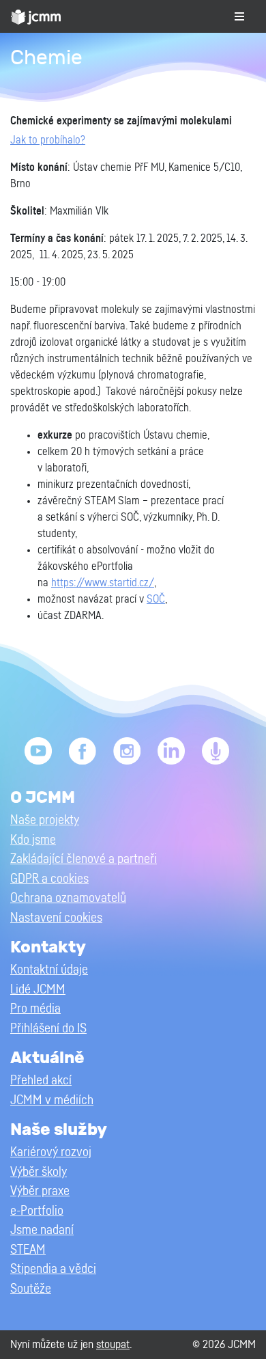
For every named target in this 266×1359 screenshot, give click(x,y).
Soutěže (30, 1288)
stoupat (113, 1344)
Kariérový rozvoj (50, 1152)
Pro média (35, 1008)
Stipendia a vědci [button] (53, 1269)
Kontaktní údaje (49, 969)
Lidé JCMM (37, 989)
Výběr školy (38, 1172)
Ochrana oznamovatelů (68, 898)
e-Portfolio (36, 1211)
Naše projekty (44, 820)
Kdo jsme (33, 840)
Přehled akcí (41, 1080)
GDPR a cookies (49, 879)
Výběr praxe (40, 1191)
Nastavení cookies (56, 917)
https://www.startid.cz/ (102, 582)
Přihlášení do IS (48, 1028)
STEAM (28, 1250)
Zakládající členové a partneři (83, 859)
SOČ (156, 599)
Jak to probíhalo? (47, 140)
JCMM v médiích (51, 1100)
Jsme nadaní (42, 1230)
